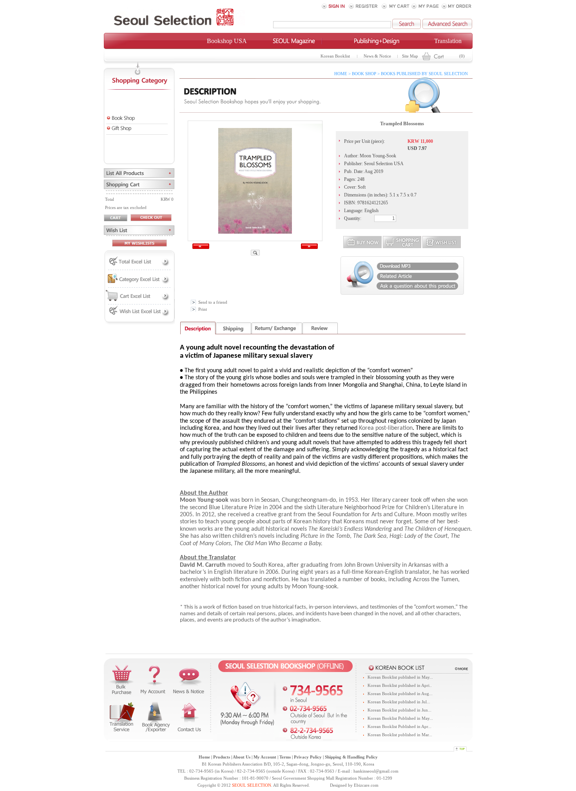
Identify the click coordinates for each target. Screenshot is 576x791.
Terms (285, 757)
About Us (241, 757)
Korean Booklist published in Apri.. (400, 685)
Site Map (410, 56)
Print (202, 309)
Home (204, 757)
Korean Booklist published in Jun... (399, 710)
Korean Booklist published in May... (400, 677)
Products (221, 757)
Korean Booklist (335, 56)
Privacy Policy (308, 757)
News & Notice (377, 56)
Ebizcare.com (366, 785)
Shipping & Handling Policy (351, 757)
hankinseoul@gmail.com (375, 771)
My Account (265, 757)
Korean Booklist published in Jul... (399, 702)
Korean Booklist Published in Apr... (399, 726)
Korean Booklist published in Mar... (400, 735)
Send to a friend (212, 302)
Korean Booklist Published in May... (400, 718)
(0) (462, 56)
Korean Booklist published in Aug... (400, 694)
